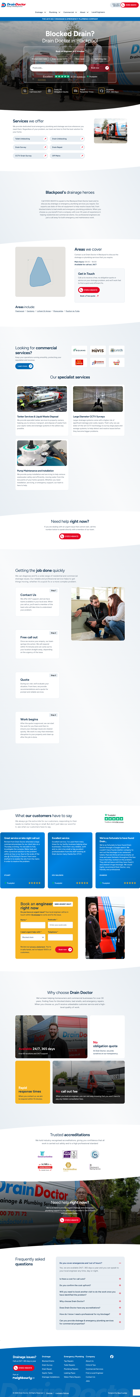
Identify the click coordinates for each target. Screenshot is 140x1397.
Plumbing (53, 12)
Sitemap (49, 1393)
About (82, 12)
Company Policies (62, 1393)
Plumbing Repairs (71, 1369)
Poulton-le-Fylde (73, 311)
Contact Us (90, 1377)
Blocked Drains (48, 1361)
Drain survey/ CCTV (59, 59)
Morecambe (58, 311)
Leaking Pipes (69, 1373)
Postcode (52, 920)
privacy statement (37, 947)
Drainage (39, 12)
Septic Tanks (47, 1373)
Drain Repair (57, 147)
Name (23, 920)
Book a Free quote (87, 296)
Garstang (30, 311)
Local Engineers (98, 12)
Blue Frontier (122, 1393)
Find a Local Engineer (94, 1373)
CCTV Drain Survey (23, 156)
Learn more (22, 366)
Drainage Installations (50, 1377)
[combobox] (58, 67)
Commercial (68, 12)
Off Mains (56, 156)
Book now (95, 68)
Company (90, 1356)
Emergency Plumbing (74, 1356)
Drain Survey (20, 147)
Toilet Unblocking (22, 139)
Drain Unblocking (59, 139)
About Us (89, 1361)
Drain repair (80, 59)
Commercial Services (94, 1369)
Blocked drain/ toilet (39, 59)
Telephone (53, 932)
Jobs (88, 1381)
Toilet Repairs (69, 1365)
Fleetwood (19, 311)
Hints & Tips (91, 1365)
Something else (100, 59)
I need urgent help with (31, 932)
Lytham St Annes (44, 311)
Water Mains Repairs (72, 1377)
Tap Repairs (68, 1361)
